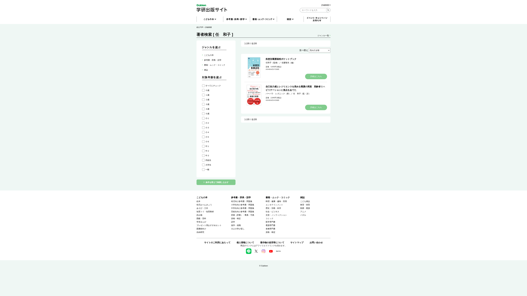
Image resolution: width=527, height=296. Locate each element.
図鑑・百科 (201, 218)
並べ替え (303, 50)
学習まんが (201, 222)
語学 (233, 222)
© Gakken (263, 266)
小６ (207, 141)
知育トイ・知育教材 (205, 212)
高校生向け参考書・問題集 (242, 212)
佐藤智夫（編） (288, 63)
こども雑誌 (305, 201)
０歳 (207, 90)
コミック (269, 218)
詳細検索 (325, 5)
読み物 (199, 215)
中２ (207, 151)
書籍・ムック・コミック (278, 197)
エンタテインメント (274, 205)
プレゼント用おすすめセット (209, 225)
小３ (207, 127)
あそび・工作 (202, 208)
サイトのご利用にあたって (217, 242)
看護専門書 (270, 225)
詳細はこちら (316, 76)
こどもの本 (202, 197)
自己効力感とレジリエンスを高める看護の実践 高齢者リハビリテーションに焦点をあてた (295, 88)
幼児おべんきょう (204, 205)
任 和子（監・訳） (301, 93)
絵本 (198, 201)
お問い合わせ (316, 242)
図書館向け (201, 229)
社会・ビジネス (272, 212)
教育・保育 (305, 205)
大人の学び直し (238, 229)
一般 (207, 169)
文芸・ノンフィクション (276, 215)
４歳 (207, 109)
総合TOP (200, 27)
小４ (207, 132)
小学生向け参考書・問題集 (242, 205)
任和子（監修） (272, 63)
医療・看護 (305, 208)
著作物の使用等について (272, 242)
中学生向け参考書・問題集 (242, 208)
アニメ (303, 212)
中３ (207, 155)
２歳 (207, 100)
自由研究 (200, 232)
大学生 (208, 165)
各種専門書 (270, 229)
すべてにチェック (213, 86)
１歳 (207, 95)
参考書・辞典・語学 (241, 197)
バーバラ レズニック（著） (278, 93)
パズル (303, 215)
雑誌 (302, 197)
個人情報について (245, 242)
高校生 (208, 160)
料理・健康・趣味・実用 (276, 201)
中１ (207, 146)
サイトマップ (297, 242)
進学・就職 (236, 225)
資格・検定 (236, 218)
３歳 (207, 104)
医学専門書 (270, 222)
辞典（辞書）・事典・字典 (242, 215)
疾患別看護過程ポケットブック (281, 59)
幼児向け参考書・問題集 (241, 201)
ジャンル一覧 (323, 35)
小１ (207, 118)
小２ (207, 123)
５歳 (207, 114)
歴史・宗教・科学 (273, 208)
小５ (207, 137)
